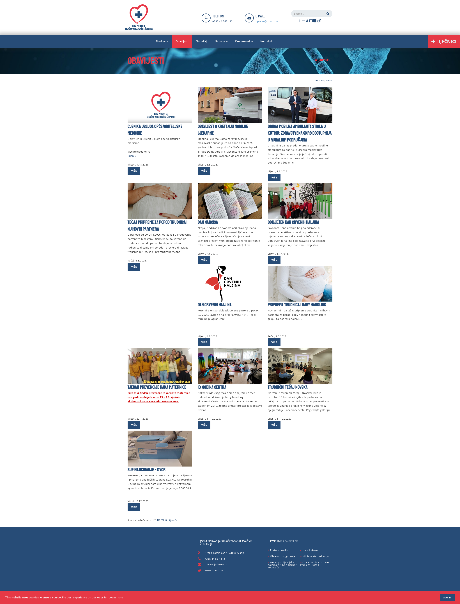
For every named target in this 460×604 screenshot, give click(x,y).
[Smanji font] (303, 21)
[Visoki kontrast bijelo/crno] (311, 21)
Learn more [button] (116, 597)
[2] (158, 520)
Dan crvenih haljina (215, 305)
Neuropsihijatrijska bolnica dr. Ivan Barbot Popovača (282, 565)
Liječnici (445, 41)
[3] (162, 520)
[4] (166, 520)
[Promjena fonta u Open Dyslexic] (307, 21)
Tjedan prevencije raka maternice (157, 387)
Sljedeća (173, 520)
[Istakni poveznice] (319, 21)
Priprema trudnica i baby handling (297, 305)
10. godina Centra (212, 387)
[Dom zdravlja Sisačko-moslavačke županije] (139, 17)
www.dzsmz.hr (214, 570)
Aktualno (319, 80)
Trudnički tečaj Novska (288, 387)
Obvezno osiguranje (282, 556)
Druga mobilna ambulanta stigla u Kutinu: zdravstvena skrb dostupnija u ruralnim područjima (300, 133)
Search (327, 13)
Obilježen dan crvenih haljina (293, 222)
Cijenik (132, 156)
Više (134, 170)
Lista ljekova (310, 550)
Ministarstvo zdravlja (315, 556)
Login (328, 5)
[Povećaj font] (299, 21)
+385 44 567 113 (222, 21)
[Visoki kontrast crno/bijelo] (314, 21)
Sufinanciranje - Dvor (146, 470)
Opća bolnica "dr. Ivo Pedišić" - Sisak (314, 564)
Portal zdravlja (279, 550)
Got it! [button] (447, 597)
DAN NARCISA (208, 222)
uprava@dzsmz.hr (216, 564)
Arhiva (329, 80)
